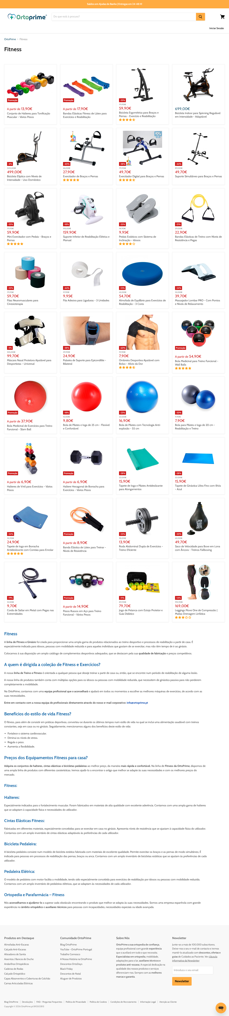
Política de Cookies (98, 1001)
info (129, 702)
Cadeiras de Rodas (13, 968)
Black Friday (66, 968)
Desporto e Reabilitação (147, 28)
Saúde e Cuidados (68, 28)
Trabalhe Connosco (70, 954)
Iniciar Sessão (216, 28)
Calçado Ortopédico (14, 973)
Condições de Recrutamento (123, 1001)
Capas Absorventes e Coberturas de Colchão (27, 978)
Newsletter (182, 981)
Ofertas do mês (178, 28)
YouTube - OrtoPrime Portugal (76, 949)
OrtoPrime (10, 39)
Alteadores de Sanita (15, 954)
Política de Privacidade (76, 1001)
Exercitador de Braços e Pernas (80, 176)
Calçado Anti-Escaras (15, 949)
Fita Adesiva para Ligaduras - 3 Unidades (86, 300)
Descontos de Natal (70, 973)
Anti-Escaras (42, 28)
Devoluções (27, 1001)
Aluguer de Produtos (71, 978)
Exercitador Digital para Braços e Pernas (141, 176)
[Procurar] (200, 17)
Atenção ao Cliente (168, 1001)
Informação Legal (148, 1001)
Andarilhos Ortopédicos (16, 964)
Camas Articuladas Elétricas (18, 983)
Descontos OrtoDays (71, 964)
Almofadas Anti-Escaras (16, 944)
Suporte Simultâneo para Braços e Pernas (198, 176)
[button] (127, 119)
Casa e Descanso (96, 28)
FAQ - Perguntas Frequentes (49, 1001)
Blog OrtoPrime (68, 944)
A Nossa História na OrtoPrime (76, 959)
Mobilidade (119, 28)
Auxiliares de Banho (16, 28)
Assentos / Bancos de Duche (19, 959)
